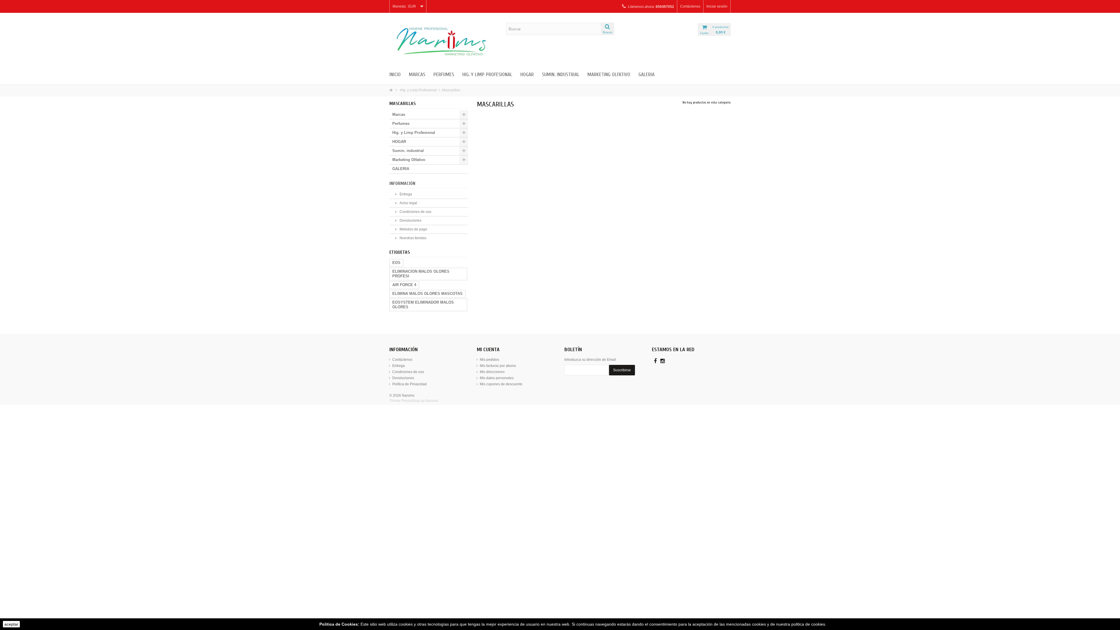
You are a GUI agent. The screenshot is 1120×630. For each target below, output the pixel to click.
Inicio (395, 74)
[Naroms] (443, 41)
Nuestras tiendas (412, 238)
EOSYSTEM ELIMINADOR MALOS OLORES (423, 304)
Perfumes (443, 74)
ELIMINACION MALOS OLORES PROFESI (420, 273)
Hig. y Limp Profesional (487, 74)
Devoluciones (410, 220)
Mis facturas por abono (498, 366)
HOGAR (527, 74)
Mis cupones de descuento (501, 384)
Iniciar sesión (716, 6)
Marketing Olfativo (608, 74)
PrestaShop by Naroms (419, 401)
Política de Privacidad (409, 384)
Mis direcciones (492, 372)
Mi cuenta (488, 349)
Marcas (417, 74)
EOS (396, 262)
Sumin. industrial (560, 74)
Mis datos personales (497, 378)
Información (402, 183)
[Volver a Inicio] (391, 90)
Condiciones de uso (415, 212)
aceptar (11, 624)
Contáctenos (690, 6)
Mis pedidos (489, 360)
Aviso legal (408, 203)
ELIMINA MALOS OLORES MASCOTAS (427, 293)
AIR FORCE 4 (404, 285)
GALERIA (646, 74)
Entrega (405, 194)
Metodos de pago (413, 229)
